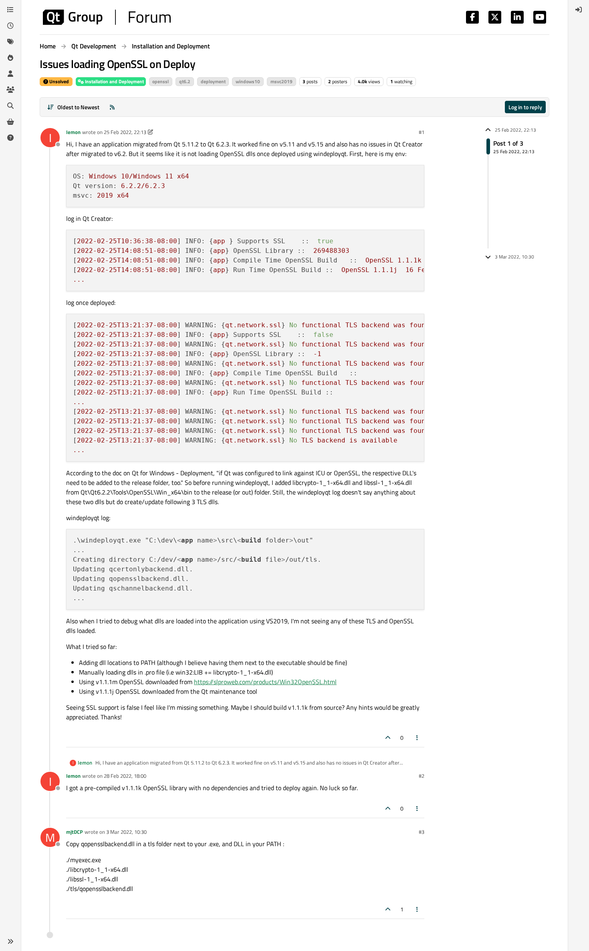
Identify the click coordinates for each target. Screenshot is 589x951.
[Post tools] (417, 737)
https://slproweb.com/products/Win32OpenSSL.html (265, 682)
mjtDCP (74, 832)
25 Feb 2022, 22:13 (125, 132)
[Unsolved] (10, 137)
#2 (421, 776)
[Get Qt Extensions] (10, 121)
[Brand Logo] (107, 17)
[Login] (578, 9)
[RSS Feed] (112, 107)
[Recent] (10, 25)
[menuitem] (578, 9)
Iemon (73, 132)
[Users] (10, 73)
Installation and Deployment (114, 81)
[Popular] (10, 57)
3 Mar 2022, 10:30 (126, 832)
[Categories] (10, 9)
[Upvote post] (388, 737)
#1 (421, 132)
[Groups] (10, 89)
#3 (421, 832)
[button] (10, 941)
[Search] (10, 105)
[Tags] (10, 41)
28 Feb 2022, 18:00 (125, 776)
